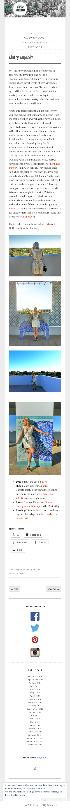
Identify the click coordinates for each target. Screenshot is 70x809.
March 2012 (35, 728)
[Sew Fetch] (35, 9)
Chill (14, 589)
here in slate (48, 514)
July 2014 (35, 686)
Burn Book (35, 47)
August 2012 (35, 712)
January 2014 (35, 706)
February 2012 (35, 732)
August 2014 (35, 683)
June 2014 (35, 689)
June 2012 (35, 719)
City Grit (53, 589)
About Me (35, 33)
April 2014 (35, 696)
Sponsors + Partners (35, 42)
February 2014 (35, 702)
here (44, 485)
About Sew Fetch (35, 38)
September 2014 (35, 680)
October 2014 (35, 676)
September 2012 (35, 709)
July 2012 (35, 715)
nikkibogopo (16, 570)
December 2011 (35, 738)
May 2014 (35, 692)
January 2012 (35, 735)
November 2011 (35, 741)
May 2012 (35, 722)
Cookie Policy (18, 795)
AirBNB (45, 224)
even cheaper (26, 216)
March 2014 (35, 699)
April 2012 (35, 725)
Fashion (22, 573)
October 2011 (35, 745)
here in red (22, 518)
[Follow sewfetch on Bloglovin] (35, 757)
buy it (43, 481)
